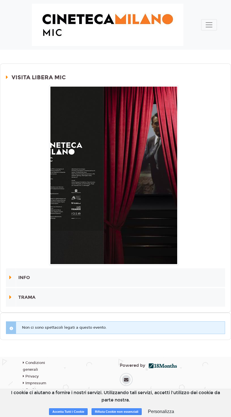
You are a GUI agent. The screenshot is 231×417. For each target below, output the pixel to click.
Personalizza (161, 411)
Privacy (31, 376)
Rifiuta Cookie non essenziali (116, 411)
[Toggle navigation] (209, 24)
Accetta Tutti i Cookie (68, 411)
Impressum (35, 383)
